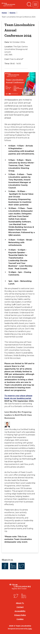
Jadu (30, 629)
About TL (20, 603)
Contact (20, 607)
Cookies (20, 619)
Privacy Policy (20, 615)
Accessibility (20, 611)
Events (12, 13)
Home (4, 13)
